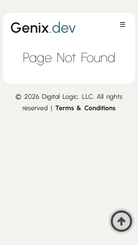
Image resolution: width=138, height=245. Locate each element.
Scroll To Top (121, 221)
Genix (43, 27)
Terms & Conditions (85, 108)
